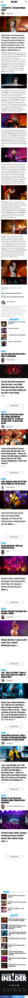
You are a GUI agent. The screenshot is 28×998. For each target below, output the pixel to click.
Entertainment (14, 989)
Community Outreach (17, 990)
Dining (4, 990)
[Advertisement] (14, 876)
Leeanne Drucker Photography (19, 806)
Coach (7, 359)
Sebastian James (9, 617)
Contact (24, 990)
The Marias (4, 289)
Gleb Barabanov (9, 13)
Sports (8, 989)
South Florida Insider (10, 487)
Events (19, 989)
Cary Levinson (9, 806)
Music (4, 989)
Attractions (9, 990)
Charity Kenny (12, 359)
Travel (23, 989)
